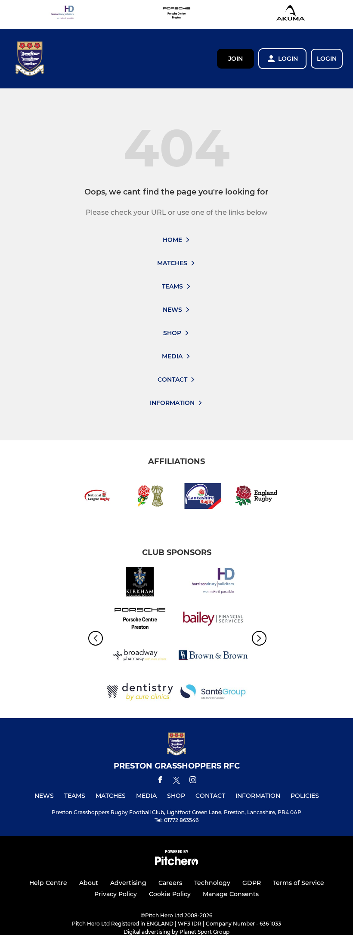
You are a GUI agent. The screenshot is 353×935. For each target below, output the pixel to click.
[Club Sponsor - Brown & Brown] (213, 656)
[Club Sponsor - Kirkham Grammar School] (139, 583)
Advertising (128, 883)
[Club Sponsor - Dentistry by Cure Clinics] (139, 693)
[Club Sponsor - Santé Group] (213, 693)
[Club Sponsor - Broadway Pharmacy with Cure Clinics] (139, 656)
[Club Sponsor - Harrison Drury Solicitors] (62, 14)
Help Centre (48, 883)
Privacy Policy (115, 894)
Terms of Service (298, 883)
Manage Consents (231, 894)
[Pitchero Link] (176, 863)
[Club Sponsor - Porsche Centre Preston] (176, 14)
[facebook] (160, 781)
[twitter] (176, 781)
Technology (212, 883)
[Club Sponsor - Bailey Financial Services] (213, 620)
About (88, 883)
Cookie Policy (170, 894)
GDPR (251, 883)
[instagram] (193, 781)
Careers (170, 883)
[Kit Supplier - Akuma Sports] (290, 14)
